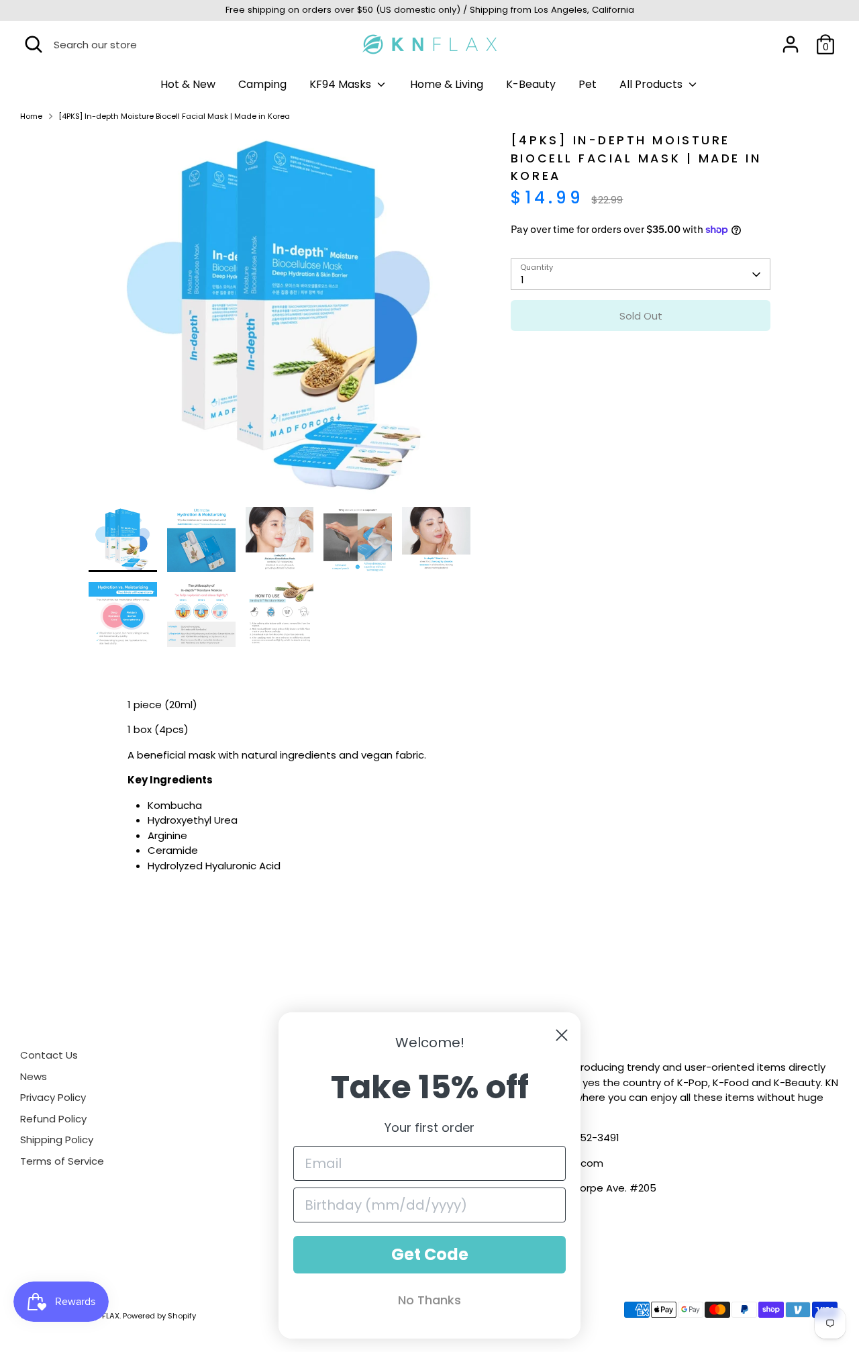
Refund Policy (53, 1119)
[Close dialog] (561, 1035)
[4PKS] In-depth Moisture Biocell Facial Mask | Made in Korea (174, 116)
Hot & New (187, 84)
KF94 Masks (341, 84)
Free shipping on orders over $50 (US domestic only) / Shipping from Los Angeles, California (429, 9)
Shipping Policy (56, 1139)
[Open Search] (33, 44)
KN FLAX (104, 1315)
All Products (652, 84)
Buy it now (640, 356)
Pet (587, 84)
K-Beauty (531, 84)
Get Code (429, 1254)
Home (31, 116)
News (33, 1076)
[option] (280, 319)
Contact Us (49, 1055)
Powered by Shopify (159, 1315)
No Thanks (429, 1300)
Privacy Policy (53, 1097)
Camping (262, 84)
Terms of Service (62, 1161)
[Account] (790, 44)
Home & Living (446, 84)
